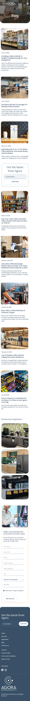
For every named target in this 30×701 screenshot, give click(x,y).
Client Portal (5, 659)
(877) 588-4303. (13, 541)
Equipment (4, 639)
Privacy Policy (5, 653)
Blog (2, 642)
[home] (8, 3)
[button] (27, 3)
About (3, 633)
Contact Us (5, 645)
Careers (4, 650)
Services (4, 636)
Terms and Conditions (8, 656)
